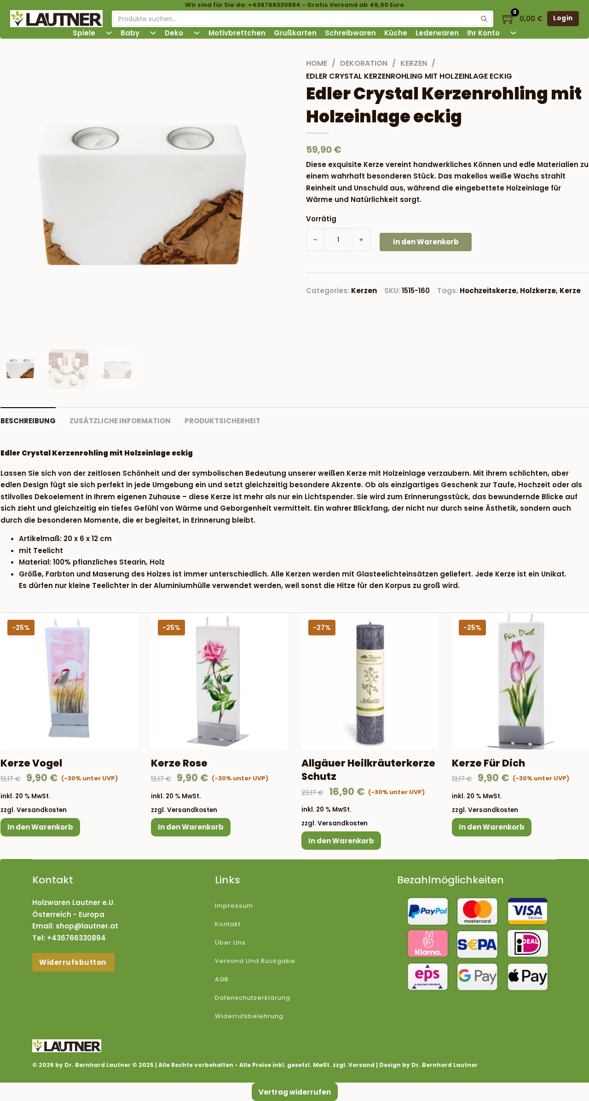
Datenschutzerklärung (252, 997)
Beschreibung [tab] (28, 421)
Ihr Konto (483, 33)
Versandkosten (42, 810)
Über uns (230, 942)
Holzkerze (538, 290)
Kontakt (228, 924)
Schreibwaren (350, 33)
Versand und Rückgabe (255, 961)
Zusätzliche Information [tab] (120, 421)
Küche (395, 33)
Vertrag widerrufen (295, 1092)
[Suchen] (484, 19)
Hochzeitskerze (488, 290)
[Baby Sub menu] (153, 32)
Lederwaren (437, 33)
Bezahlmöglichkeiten (450, 880)
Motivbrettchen (237, 33)
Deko (174, 33)
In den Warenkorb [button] (40, 827)
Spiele (84, 33)
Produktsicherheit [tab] (222, 421)
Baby (130, 33)
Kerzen (413, 63)
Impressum (234, 905)
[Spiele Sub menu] (109, 32)
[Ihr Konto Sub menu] (513, 32)
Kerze (570, 290)
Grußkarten (295, 33)
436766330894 (79, 938)
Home (316, 63)
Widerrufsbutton (73, 962)
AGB (222, 979)
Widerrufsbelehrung (249, 1016)
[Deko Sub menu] (197, 32)
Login (563, 18)
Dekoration (363, 63)
